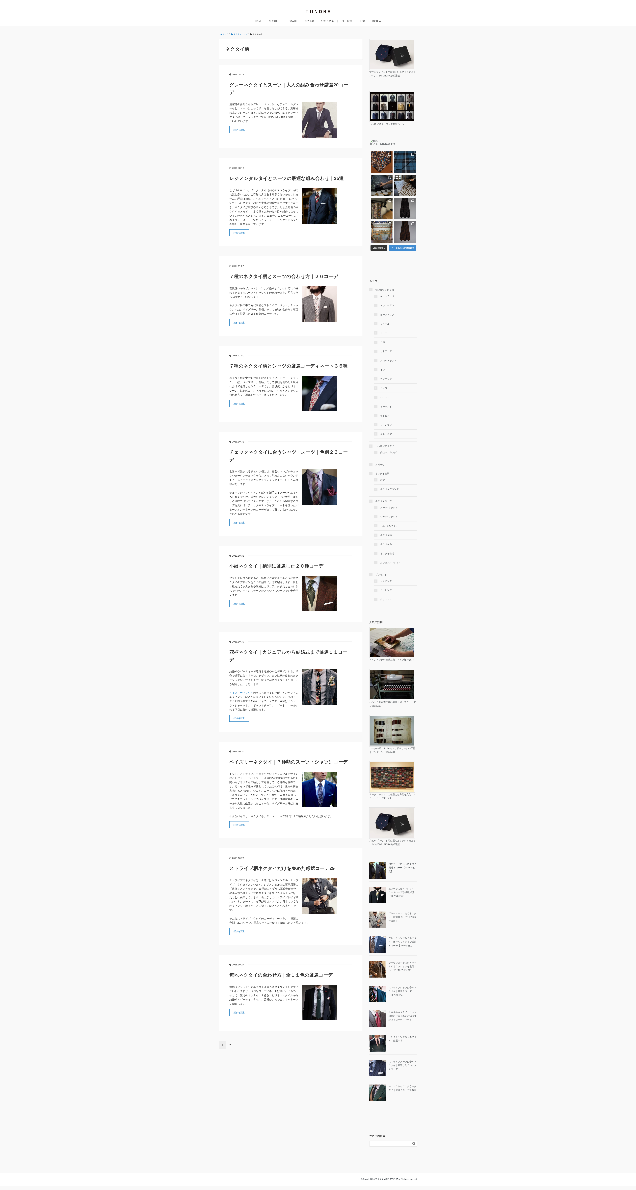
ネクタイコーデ (383, 501)
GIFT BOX (347, 21)
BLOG (362, 21)
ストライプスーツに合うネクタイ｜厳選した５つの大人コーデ (402, 1065)
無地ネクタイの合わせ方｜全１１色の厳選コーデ (281, 975)
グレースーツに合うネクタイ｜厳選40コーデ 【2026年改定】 (402, 917)
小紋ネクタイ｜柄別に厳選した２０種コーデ (276, 566)
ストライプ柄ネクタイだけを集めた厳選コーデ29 (282, 868)
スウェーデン (387, 305)
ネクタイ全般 (382, 473)
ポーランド (386, 406)
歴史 (382, 480)
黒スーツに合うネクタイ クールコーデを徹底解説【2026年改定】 (402, 892)
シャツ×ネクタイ (389, 516)
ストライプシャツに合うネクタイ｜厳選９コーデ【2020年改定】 (402, 991)
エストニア (386, 434)
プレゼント (381, 574)
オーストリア (387, 314)
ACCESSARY (327, 21)
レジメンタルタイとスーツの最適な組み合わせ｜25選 (286, 178)
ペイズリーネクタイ (241, 692)
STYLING (309, 21)
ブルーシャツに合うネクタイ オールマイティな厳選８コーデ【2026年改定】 (402, 942)
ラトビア (385, 415)
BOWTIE (293, 21)
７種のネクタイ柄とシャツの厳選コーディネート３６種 (288, 366)
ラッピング (386, 590)
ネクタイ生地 (387, 553)
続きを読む (239, 129)
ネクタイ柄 (386, 535)
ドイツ (383, 333)
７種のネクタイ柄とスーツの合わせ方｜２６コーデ (283, 276)
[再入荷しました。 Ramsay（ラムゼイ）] (405, 162)
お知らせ (380, 464)
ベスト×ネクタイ (389, 526)
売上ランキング (388, 452)
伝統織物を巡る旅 (384, 289)
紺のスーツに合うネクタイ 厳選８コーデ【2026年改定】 (402, 868)
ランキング (386, 581)
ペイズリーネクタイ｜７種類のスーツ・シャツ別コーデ (288, 761)
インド (383, 369)
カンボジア (386, 378)
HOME (258, 21)
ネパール (385, 323)
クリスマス (386, 599)
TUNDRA (376, 21)
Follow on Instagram (404, 248)
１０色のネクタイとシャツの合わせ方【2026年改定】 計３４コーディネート (404, 1016)
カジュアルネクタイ (390, 562)
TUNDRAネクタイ (384, 446)
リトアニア (386, 351)
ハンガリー (386, 397)
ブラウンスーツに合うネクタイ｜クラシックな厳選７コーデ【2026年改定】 (402, 966)
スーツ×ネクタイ (389, 507)
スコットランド (388, 360)
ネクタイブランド (389, 489)
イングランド (387, 296)
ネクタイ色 (386, 544)
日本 (382, 342)
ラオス (383, 388)
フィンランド (387, 424)
